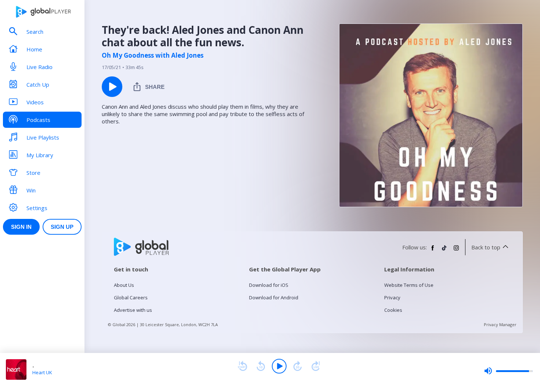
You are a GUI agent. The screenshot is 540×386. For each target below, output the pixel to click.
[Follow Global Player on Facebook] (433, 251)
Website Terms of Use (408, 285)
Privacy (392, 297)
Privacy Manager (500, 324)
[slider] (508, 371)
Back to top (485, 247)
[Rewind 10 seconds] (260, 366)
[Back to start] (242, 366)
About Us (124, 285)
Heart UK (42, 372)
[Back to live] (316, 366)
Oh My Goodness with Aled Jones (153, 55)
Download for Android (273, 297)
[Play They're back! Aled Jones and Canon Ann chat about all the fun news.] (112, 86)
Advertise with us (133, 310)
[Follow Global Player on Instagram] (456, 251)
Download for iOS (268, 285)
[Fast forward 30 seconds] (297, 366)
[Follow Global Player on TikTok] (444, 251)
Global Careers (131, 297)
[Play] (279, 366)
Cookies (393, 310)
